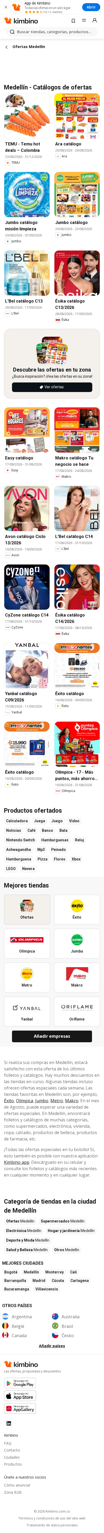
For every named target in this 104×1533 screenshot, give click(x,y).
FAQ (7, 1443)
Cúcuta (58, 1280)
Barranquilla (15, 1280)
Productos (13, 1464)
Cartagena (79, 1280)
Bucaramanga (16, 1289)
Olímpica (24, 1101)
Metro (56, 1101)
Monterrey (54, 1272)
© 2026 (52, 1511)
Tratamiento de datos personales (52, 1525)
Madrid (39, 1280)
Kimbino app (16, 1162)
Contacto (12, 1450)
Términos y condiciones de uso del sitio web (52, 1518)
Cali (73, 1272)
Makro (71, 1101)
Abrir (91, 7)
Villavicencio (46, 1289)
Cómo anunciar (17, 1485)
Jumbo (41, 1101)
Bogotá (10, 1272)
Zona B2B (13, 1492)
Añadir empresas (52, 1036)
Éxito (9, 1101)
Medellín (31, 1272)
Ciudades (12, 1457)
